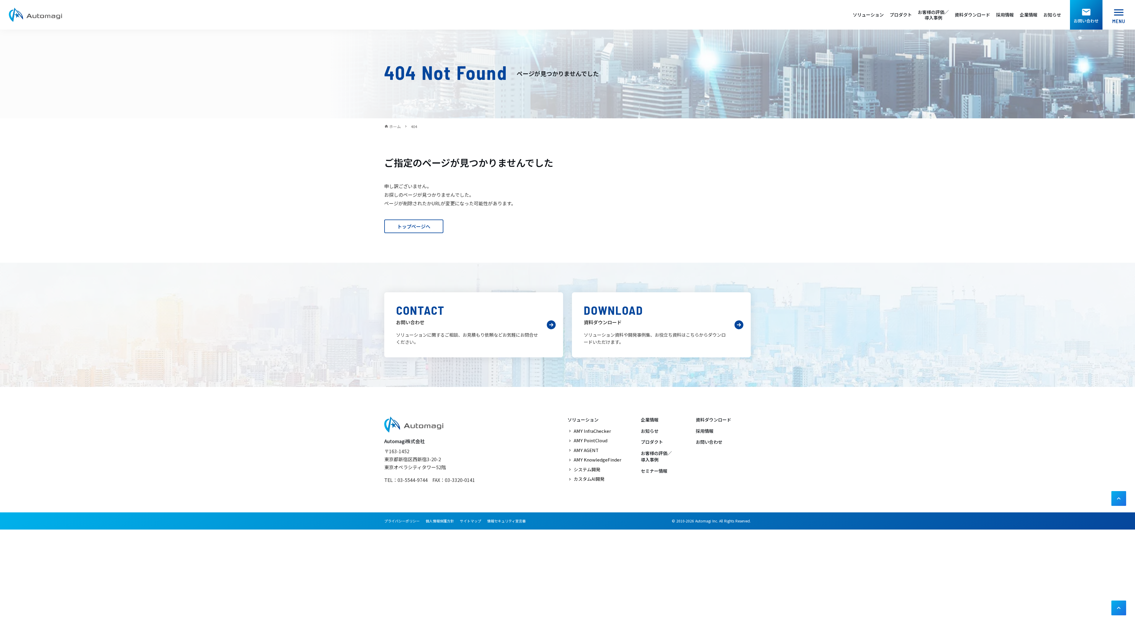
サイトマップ (470, 520)
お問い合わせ (709, 442)
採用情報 (1005, 15)
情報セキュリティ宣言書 (506, 520)
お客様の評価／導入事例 (933, 15)
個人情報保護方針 (440, 520)
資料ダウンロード (972, 15)
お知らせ (1052, 15)
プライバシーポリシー (402, 520)
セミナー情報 (654, 471)
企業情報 (1028, 15)
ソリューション (868, 15)
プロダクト (901, 15)
